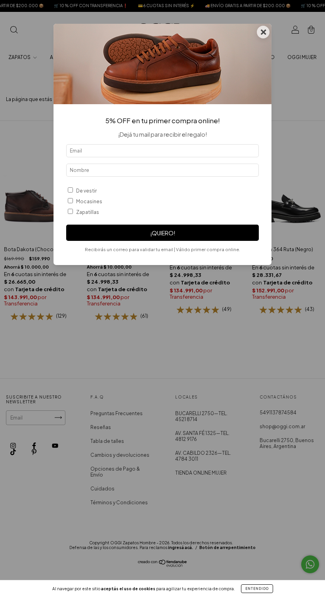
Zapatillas (87, 212)
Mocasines (89, 201)
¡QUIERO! (162, 233)
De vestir (86, 191)
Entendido (257, 589)
